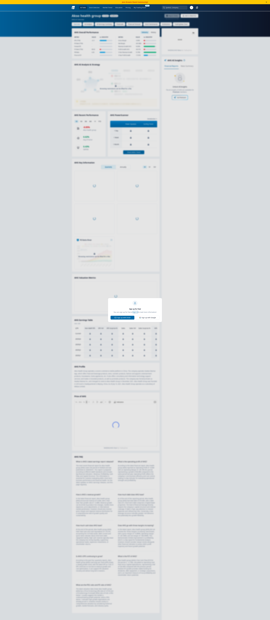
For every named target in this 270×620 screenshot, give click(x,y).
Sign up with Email (123, 318)
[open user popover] (191, 7)
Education (118, 8)
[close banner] (266, 2)
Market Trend (107, 8)
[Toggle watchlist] (197, 7)
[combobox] (175, 7)
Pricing (128, 8)
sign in (135, 312)
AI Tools (83, 8)
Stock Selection (94, 8)
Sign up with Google (149, 318)
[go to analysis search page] (73, 7)
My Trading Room (140, 8)
